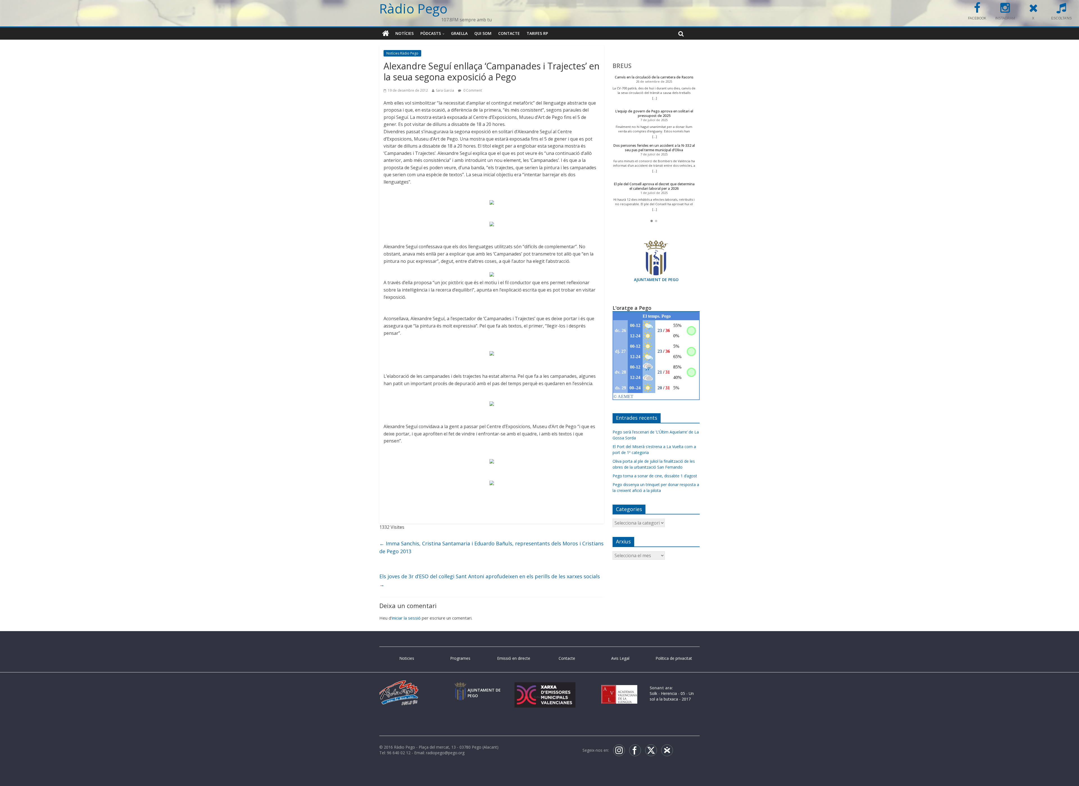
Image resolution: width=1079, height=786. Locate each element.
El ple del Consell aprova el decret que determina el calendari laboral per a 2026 (654, 186)
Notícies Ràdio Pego (402, 53)
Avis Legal (620, 658)
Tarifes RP (537, 33)
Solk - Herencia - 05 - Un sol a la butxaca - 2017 (672, 696)
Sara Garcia (445, 90)
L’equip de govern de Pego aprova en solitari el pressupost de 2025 (654, 113)
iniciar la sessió (406, 618)
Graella (459, 33)
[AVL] (619, 687)
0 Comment (472, 90)
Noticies (406, 658)
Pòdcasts (430, 33)
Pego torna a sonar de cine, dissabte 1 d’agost (655, 475)
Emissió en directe (513, 658)
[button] (651, 221)
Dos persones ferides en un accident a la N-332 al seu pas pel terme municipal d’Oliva (654, 147)
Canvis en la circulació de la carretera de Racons (654, 77)
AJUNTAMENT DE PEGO (656, 279)
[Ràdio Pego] (385, 33)
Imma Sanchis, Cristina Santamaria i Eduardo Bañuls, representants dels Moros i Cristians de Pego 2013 (491, 547)
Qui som (482, 33)
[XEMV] (544, 687)
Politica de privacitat (674, 658)
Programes (460, 658)
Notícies (404, 33)
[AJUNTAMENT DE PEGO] (460, 687)
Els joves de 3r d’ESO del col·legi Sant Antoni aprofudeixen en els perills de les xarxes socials (489, 580)
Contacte (509, 33)
